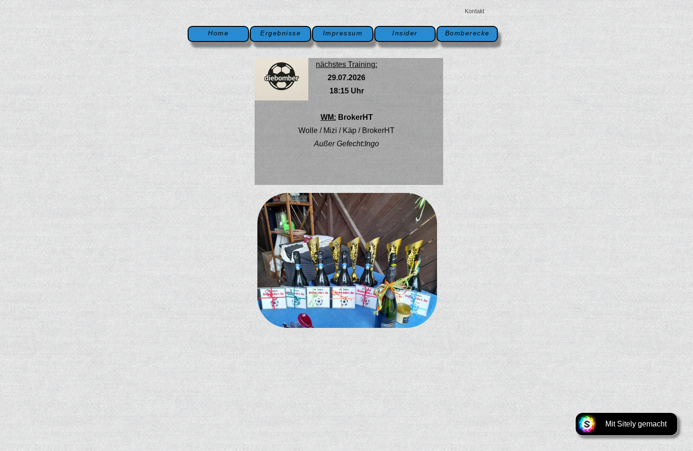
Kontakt (474, 11)
